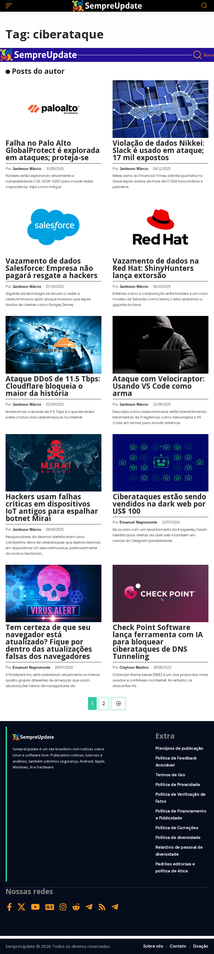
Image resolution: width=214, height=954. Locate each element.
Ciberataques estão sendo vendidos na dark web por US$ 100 (159, 503)
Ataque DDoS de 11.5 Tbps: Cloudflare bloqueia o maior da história (53, 386)
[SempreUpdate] (107, 6)
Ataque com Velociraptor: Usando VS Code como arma (159, 386)
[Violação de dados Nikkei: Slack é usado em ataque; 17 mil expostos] (160, 109)
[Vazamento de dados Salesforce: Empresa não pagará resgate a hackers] (53, 226)
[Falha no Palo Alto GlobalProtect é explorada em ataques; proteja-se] (53, 109)
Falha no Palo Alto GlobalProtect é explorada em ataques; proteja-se (53, 150)
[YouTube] (35, 907)
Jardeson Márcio (27, 169)
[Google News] (49, 907)
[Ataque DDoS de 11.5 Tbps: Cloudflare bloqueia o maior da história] (53, 344)
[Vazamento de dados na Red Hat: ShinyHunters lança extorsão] (160, 226)
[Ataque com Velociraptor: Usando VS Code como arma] (160, 344)
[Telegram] (89, 907)
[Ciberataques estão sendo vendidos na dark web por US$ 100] (160, 462)
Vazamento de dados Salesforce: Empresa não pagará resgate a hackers (52, 268)
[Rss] (102, 907)
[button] (10, 6)
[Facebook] (9, 907)
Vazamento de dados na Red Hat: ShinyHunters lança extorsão (156, 268)
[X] (21, 907)
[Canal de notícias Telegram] (115, 907)
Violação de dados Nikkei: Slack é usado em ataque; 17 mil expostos (158, 150)
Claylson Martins (134, 667)
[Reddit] (76, 907)
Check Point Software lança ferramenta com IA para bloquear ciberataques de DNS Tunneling (158, 641)
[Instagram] (63, 907)
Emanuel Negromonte (138, 522)
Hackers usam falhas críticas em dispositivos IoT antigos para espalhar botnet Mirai (52, 507)
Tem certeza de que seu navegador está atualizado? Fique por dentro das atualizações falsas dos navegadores (49, 641)
